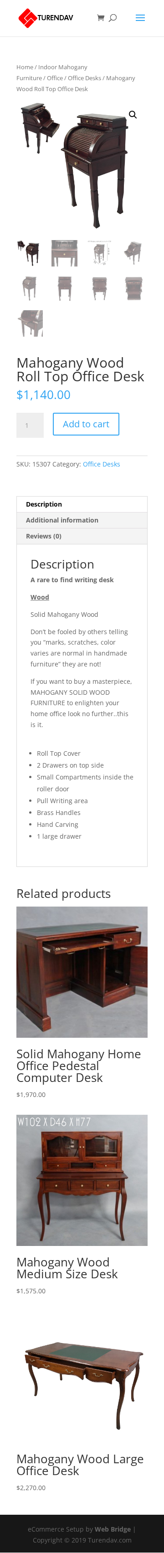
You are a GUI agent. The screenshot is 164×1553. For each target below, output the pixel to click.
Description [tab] (44, 504)
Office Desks (84, 78)
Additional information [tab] (62, 520)
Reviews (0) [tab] (44, 536)
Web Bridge (113, 1529)
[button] (133, 115)
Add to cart (86, 424)
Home (24, 67)
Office (55, 78)
